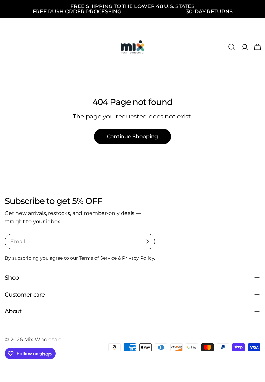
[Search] (231, 46)
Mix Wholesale (43, 339)
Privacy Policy (138, 258)
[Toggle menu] (7, 46)
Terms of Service (98, 258)
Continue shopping (132, 136)
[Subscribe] (147, 241)
